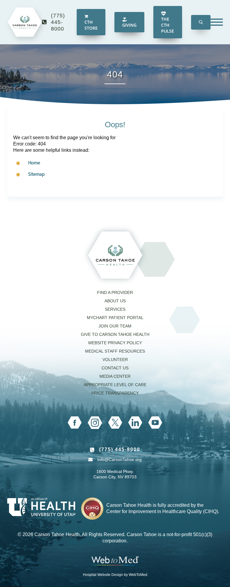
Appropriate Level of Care (115, 384)
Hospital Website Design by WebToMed (115, 575)
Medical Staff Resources (115, 351)
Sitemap (36, 174)
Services (115, 309)
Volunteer (115, 359)
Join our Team (115, 326)
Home (34, 163)
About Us (115, 300)
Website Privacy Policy (115, 342)
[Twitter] (115, 422)
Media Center (115, 376)
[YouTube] (155, 423)
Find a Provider (115, 292)
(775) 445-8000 (58, 22)
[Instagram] (95, 422)
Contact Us (115, 367)
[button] (201, 22)
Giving (129, 25)
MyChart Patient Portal (115, 317)
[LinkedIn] (135, 422)
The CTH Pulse (167, 25)
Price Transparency (115, 393)
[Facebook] (75, 423)
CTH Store (91, 25)
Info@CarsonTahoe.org (119, 459)
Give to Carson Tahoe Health (115, 334)
